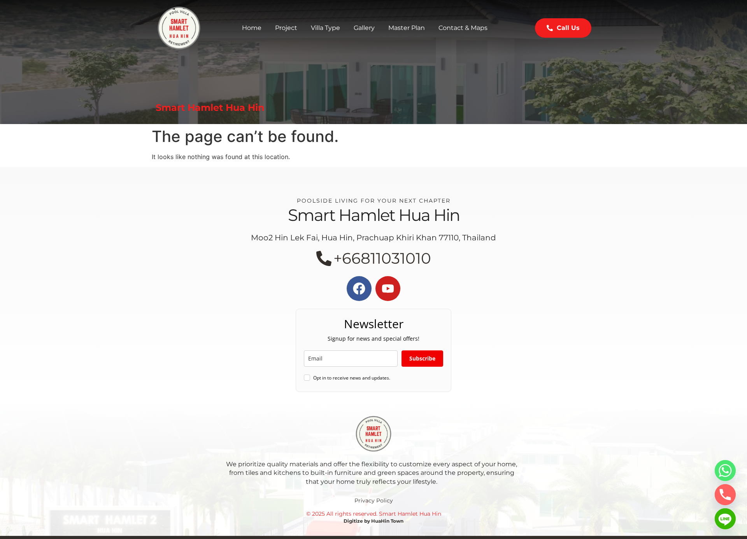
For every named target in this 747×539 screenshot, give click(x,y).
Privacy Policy (373, 500)
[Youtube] (387, 288)
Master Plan (406, 28)
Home (251, 28)
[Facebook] (359, 288)
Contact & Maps (462, 28)
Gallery (364, 28)
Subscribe (422, 358)
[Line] (725, 518)
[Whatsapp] (725, 470)
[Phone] (725, 494)
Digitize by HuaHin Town (373, 521)
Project (286, 28)
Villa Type (325, 28)
